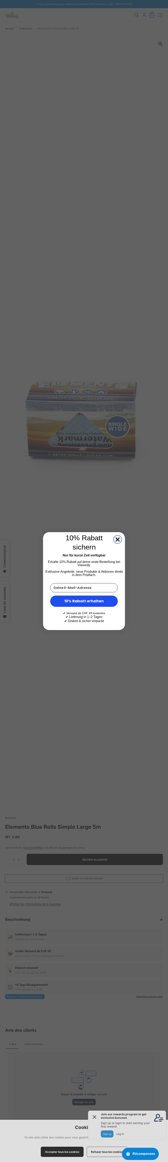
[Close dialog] (118, 539)
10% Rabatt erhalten (84, 601)
